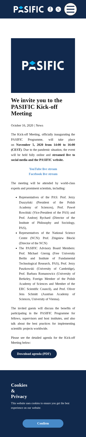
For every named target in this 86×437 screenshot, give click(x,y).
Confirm (43, 423)
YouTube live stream (43, 169)
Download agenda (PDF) (34, 353)
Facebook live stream (43, 174)
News (39, 125)
